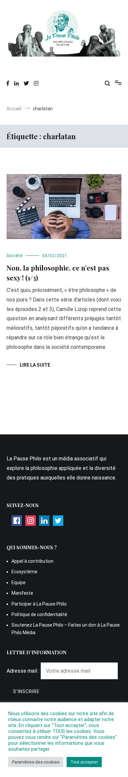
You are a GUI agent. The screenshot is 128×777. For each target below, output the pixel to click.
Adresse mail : (24, 671)
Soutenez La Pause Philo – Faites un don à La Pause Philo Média (65, 628)
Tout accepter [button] (84, 762)
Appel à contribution (32, 561)
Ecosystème (24, 571)
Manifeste (22, 593)
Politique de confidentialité (39, 614)
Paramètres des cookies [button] (35, 762)
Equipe (18, 582)
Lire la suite (35, 365)
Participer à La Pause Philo (39, 604)
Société (15, 255)
